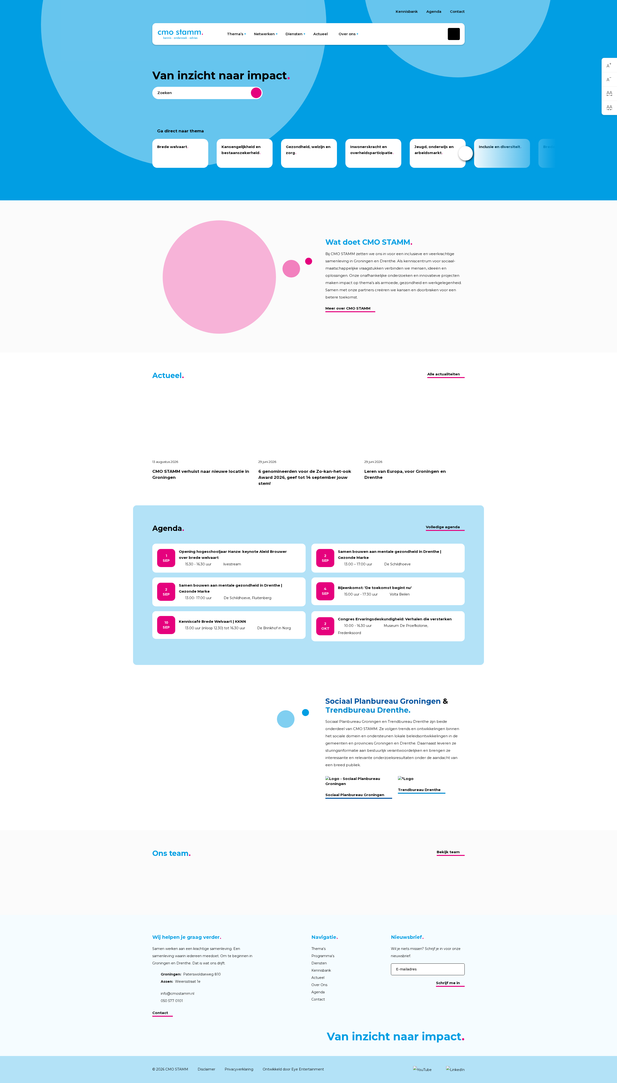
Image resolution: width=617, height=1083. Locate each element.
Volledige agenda (443, 527)
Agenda (433, 11)
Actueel (320, 34)
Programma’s (322, 956)
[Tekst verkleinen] (609, 79)
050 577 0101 (172, 1001)
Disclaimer (206, 1069)
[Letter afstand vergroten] (609, 94)
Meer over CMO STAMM (347, 308)
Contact (457, 11)
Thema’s (235, 34)
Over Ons (319, 985)
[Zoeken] (256, 93)
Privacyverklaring (239, 1069)
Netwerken (264, 34)
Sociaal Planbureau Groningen (354, 794)
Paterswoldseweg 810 (191, 974)
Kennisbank (407, 11)
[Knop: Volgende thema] (465, 153)
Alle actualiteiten (443, 374)
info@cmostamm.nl (177, 993)
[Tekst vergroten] (609, 65)
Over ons (347, 34)
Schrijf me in (448, 983)
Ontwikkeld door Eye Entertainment (293, 1069)
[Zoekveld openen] (454, 34)
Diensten (294, 34)
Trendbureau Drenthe (419, 789)
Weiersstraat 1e (181, 981)
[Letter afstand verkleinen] (609, 108)
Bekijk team (448, 852)
